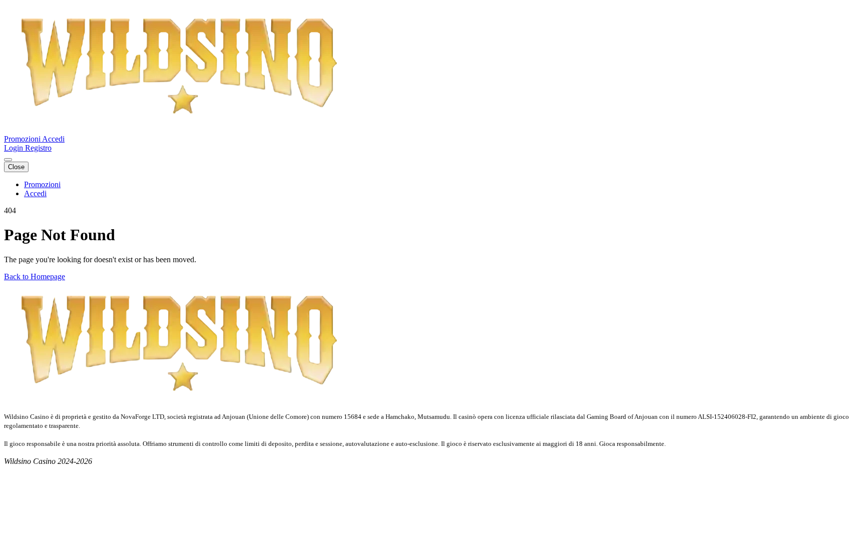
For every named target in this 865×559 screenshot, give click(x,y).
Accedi (53, 139)
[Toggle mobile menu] (8, 159)
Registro (38, 148)
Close (16, 167)
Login (14, 148)
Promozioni (23, 139)
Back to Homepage (34, 276)
